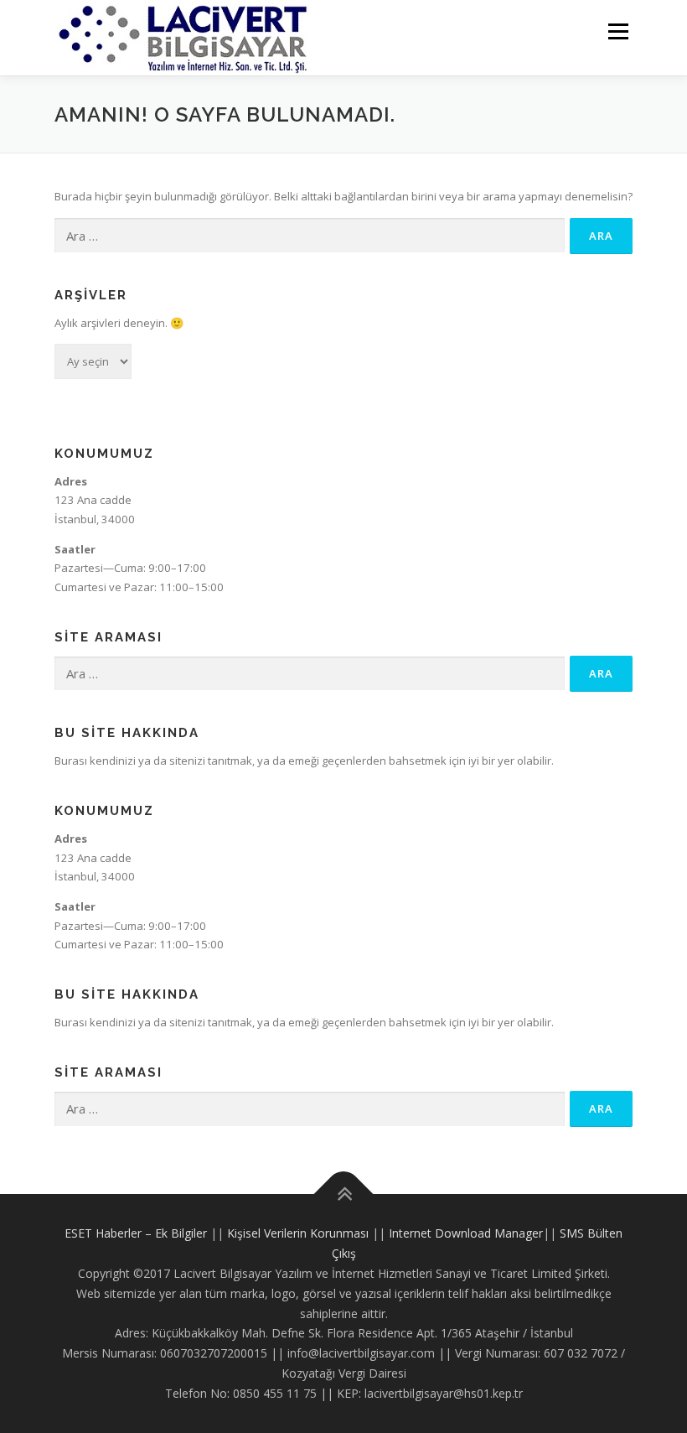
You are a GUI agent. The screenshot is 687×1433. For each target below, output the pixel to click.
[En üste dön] (344, 1194)
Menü (618, 31)
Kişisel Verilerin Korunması (298, 1233)
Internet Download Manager (466, 1233)
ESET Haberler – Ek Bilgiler (136, 1233)
